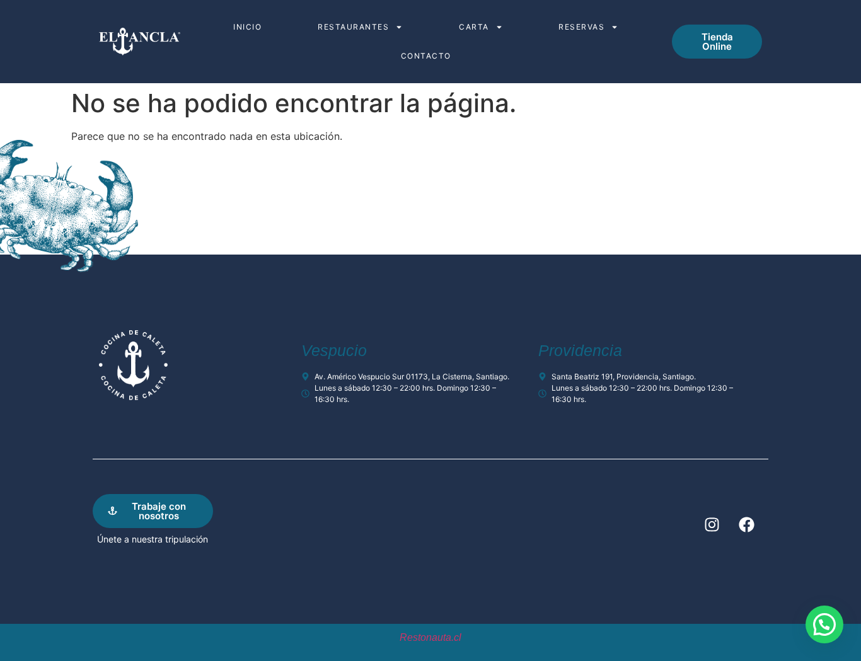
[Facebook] (746, 524)
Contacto (426, 55)
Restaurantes (353, 27)
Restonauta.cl (430, 637)
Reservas (581, 27)
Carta (474, 27)
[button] (824, 624)
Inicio (247, 27)
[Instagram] (711, 524)
